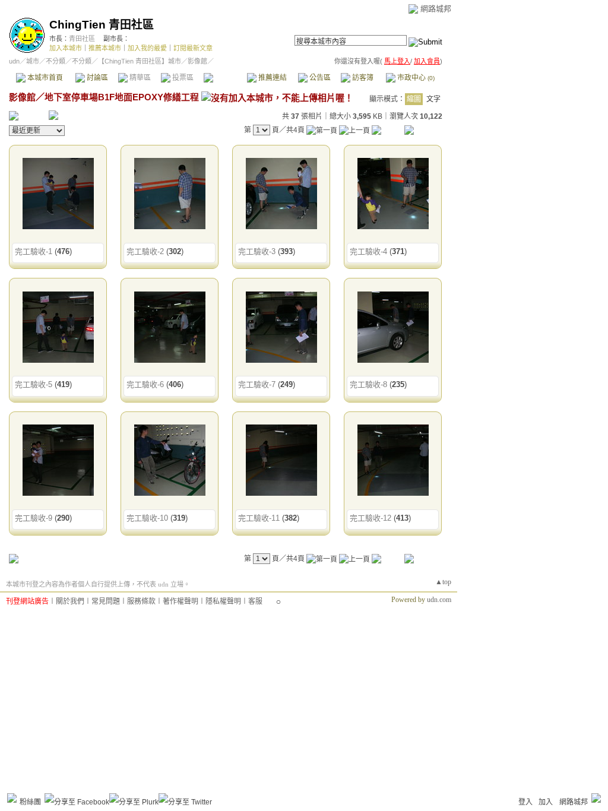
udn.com (439, 599)
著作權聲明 (180, 601)
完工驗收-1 (33, 251)
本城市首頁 (44, 78)
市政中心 (415, 78)
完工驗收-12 (370, 518)
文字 (433, 99)
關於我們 (70, 601)
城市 (32, 61)
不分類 (55, 61)
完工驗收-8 (368, 384)
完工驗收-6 (145, 384)
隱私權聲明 (223, 601)
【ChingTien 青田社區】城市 (139, 61)
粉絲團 (30, 802)
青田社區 (82, 38)
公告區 (319, 78)
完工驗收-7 (257, 384)
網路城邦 (435, 8)
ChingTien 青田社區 (101, 24)
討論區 (96, 78)
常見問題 (105, 601)
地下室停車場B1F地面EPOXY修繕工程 (122, 97)
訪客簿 (361, 78)
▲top (443, 582)
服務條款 (141, 601)
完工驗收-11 (259, 518)
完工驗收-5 (33, 384)
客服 (255, 601)
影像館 (224, 78)
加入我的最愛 (147, 48)
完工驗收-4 (368, 251)
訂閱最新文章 (193, 48)
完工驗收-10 (147, 518)
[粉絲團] (12, 798)
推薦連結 (271, 78)
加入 (546, 802)
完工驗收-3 (257, 251)
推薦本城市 (104, 48)
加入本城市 (65, 48)
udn (14, 61)
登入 (525, 802)
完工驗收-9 (33, 518)
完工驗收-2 (145, 251)
